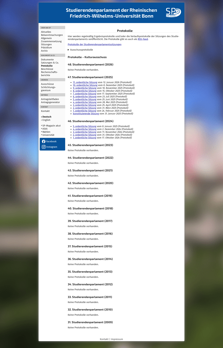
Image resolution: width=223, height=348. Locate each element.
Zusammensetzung (51, 41)
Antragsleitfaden (50, 99)
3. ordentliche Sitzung (84, 105)
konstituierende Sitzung (86, 113)
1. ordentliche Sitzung (84, 110)
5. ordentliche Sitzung (84, 99)
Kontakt (45, 111)
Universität (48, 135)
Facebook (51, 141)
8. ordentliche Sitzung (84, 90)
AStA (44, 128)
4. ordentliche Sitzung (84, 102)
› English (45, 120)
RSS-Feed (143, 39)
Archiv (44, 50)
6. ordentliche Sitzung (84, 96)
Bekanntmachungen (52, 35)
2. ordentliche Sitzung (84, 108)
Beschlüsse (47, 69)
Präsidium (46, 47)
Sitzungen (46, 44)
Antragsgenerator (50, 102)
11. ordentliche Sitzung (85, 82)
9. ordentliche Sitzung (84, 88)
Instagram (51, 146)
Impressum (117, 339)
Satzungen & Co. (50, 62)
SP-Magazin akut (51, 125)
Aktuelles (46, 32)
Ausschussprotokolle (81, 49)
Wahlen (46, 131)
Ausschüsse (47, 84)
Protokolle (47, 65)
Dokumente (47, 59)
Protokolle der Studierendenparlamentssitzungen (94, 44)
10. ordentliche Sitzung (85, 85)
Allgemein (46, 38)
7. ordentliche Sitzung (84, 93)
